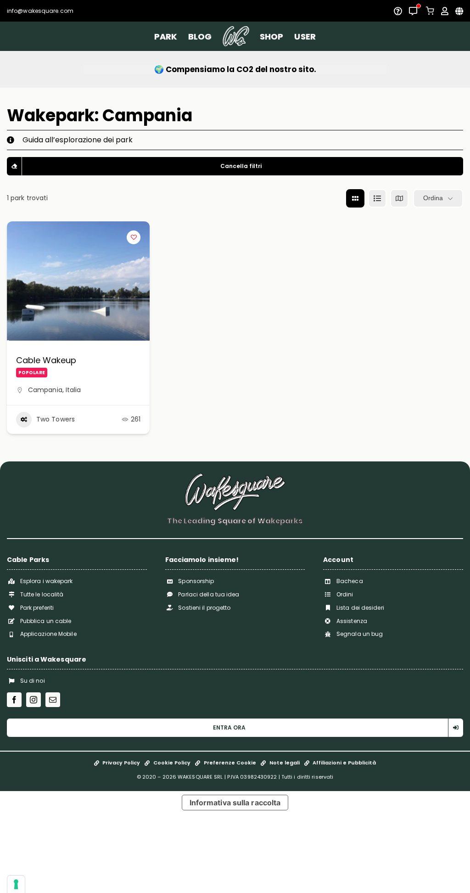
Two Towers (55, 419)
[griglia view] (355, 198)
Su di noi (32, 681)
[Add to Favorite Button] (133, 237)
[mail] (52, 699)
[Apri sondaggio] (398, 11)
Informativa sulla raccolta (235, 802)
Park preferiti (37, 608)
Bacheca (349, 581)
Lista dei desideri (360, 608)
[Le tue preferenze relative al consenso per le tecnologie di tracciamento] (16, 884)
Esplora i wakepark (46, 581)
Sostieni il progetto (204, 608)
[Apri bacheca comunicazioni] (413, 11)
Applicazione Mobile (48, 634)
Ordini (344, 594)
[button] (235, 140)
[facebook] (14, 699)
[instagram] (33, 699)
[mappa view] (399, 198)
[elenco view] (377, 198)
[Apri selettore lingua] (459, 11)
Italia (73, 389)
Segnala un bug (359, 634)
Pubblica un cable (46, 621)
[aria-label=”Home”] (236, 36)
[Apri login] (444, 11)
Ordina (433, 198)
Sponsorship (196, 581)
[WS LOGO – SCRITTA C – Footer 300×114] (235, 476)
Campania (45, 389)
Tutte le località (42, 594)
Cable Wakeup (46, 360)
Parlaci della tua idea (208, 594)
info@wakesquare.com (40, 11)
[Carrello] (430, 11)
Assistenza (351, 621)
